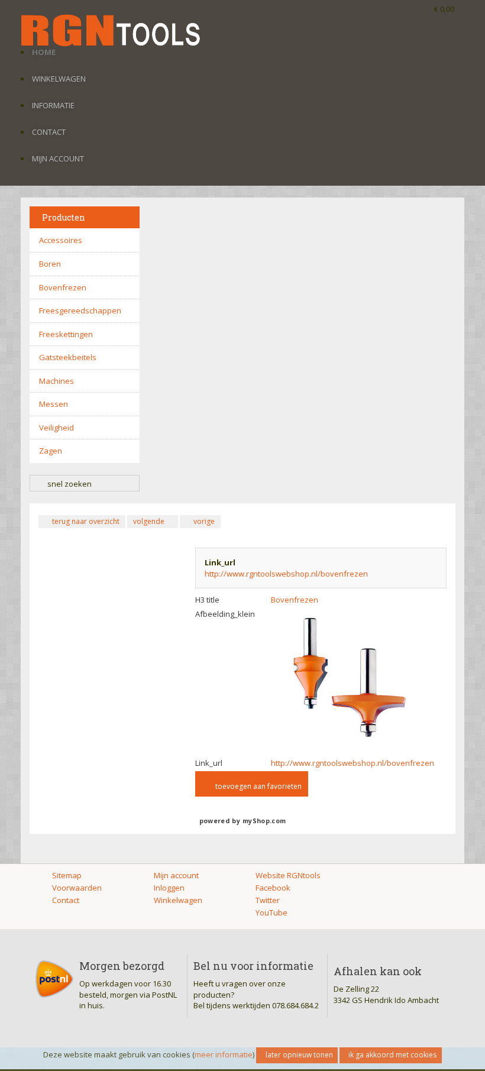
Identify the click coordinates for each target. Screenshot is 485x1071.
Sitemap (67, 875)
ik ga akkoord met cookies (392, 1055)
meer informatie (224, 1054)
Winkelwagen (59, 78)
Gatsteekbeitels (67, 357)
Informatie (53, 105)
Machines (56, 381)
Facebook (273, 887)
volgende (148, 521)
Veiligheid (56, 427)
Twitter (268, 900)
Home (44, 52)
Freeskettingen (66, 334)
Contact (49, 132)
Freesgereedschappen (80, 310)
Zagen (50, 450)
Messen (53, 404)
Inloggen (169, 887)
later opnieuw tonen (299, 1055)
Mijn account (58, 158)
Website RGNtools (288, 875)
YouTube (271, 912)
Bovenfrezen (62, 287)
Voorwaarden (77, 887)
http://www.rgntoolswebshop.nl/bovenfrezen (286, 573)
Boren (50, 263)
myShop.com (264, 821)
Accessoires (60, 240)
